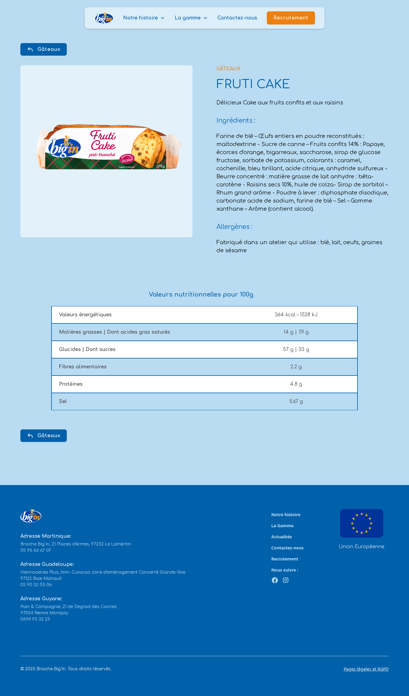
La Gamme (282, 525)
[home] (103, 18)
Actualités (281, 537)
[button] (144, 18)
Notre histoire (285, 514)
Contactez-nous (237, 18)
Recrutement (290, 18)
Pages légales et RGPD (366, 669)
